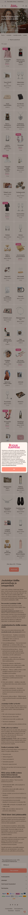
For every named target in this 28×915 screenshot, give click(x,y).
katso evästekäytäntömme (9, 465)
